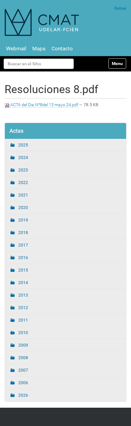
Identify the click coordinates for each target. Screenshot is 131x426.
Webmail (16, 48)
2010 (22, 332)
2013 (22, 295)
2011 (22, 320)
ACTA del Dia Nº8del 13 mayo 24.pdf (44, 104)
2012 (22, 307)
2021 (22, 195)
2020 (22, 207)
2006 (22, 382)
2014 (22, 282)
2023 (22, 170)
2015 (22, 270)
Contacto (62, 48)
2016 (22, 257)
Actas (16, 131)
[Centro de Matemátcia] (43, 22)
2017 (22, 245)
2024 (22, 157)
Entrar (120, 8)
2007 (22, 370)
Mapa (38, 48)
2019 (22, 220)
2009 (22, 345)
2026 (22, 395)
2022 (22, 182)
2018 (22, 232)
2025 (22, 145)
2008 (22, 357)
